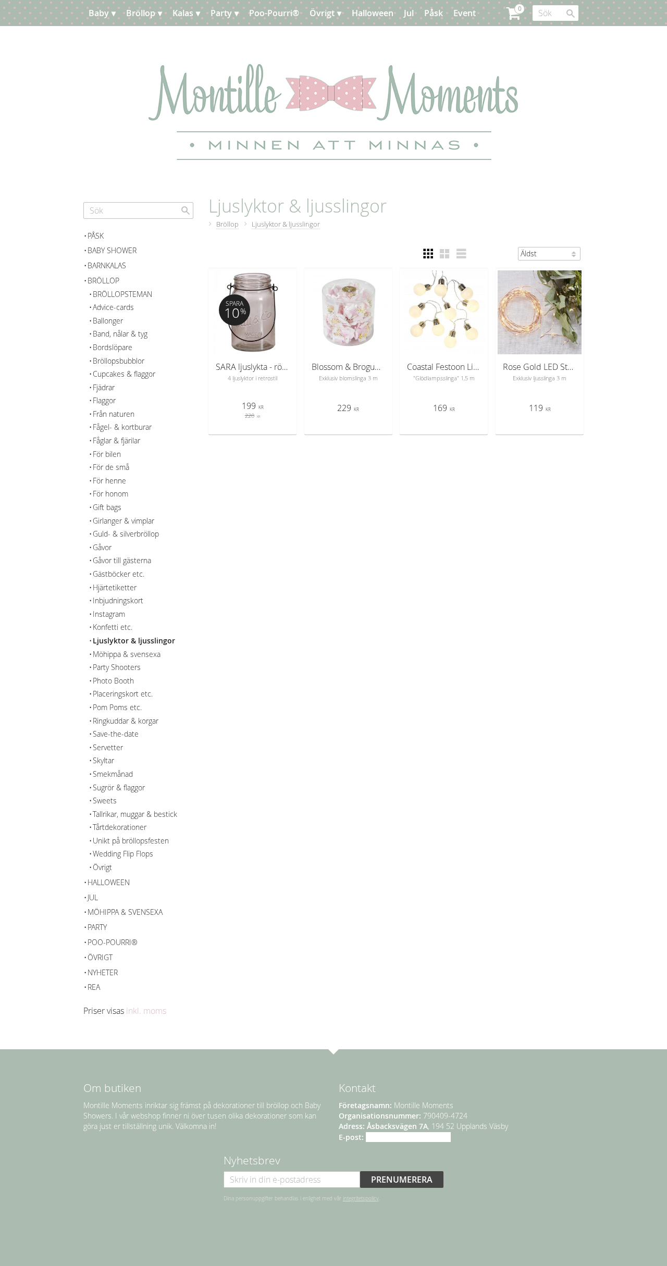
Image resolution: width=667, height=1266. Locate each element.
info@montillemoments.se (408, 1137)
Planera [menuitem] (114, 39)
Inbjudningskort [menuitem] (118, 600)
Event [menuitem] (464, 13)
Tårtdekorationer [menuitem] (119, 827)
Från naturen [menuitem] (113, 414)
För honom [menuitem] (110, 494)
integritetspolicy (361, 1198)
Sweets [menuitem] (105, 800)
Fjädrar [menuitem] (104, 387)
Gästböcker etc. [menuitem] (118, 574)
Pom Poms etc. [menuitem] (117, 707)
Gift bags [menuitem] (107, 507)
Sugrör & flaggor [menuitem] (119, 787)
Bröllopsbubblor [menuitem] (118, 361)
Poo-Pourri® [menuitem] (274, 13)
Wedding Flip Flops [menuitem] (123, 854)
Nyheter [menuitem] (103, 972)
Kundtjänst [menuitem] (161, 39)
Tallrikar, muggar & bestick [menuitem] (135, 814)
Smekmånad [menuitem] (113, 774)
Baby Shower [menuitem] (112, 250)
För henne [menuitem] (109, 481)
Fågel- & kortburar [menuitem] (122, 427)
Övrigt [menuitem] (322, 13)
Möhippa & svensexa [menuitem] (126, 654)
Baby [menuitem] (99, 13)
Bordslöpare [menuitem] (112, 347)
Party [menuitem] (221, 13)
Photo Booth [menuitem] (113, 681)
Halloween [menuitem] (372, 13)
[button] (428, 253)
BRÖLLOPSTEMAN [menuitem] (122, 294)
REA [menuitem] (94, 987)
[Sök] (570, 13)
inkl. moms (146, 1010)
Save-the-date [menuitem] (116, 734)
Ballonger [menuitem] (108, 321)
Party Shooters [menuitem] (117, 667)
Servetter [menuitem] (108, 747)
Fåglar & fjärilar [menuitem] (116, 440)
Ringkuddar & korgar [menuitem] (125, 721)
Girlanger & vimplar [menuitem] (123, 521)
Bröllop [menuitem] (140, 13)
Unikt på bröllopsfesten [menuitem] (131, 841)
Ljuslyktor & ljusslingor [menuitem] (134, 641)
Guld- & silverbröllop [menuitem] (126, 534)
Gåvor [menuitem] (102, 547)
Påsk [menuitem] (433, 13)
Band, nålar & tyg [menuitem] (120, 334)
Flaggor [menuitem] (104, 400)
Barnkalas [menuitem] (107, 265)
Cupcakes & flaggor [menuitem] (124, 374)
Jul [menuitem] (409, 13)
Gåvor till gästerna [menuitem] (122, 560)
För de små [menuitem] (111, 467)
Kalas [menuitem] (182, 13)
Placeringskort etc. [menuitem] (123, 694)
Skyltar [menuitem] (103, 760)
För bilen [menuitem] (107, 454)
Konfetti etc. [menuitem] (112, 627)
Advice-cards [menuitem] (113, 307)
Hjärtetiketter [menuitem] (115, 587)
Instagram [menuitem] (109, 614)
